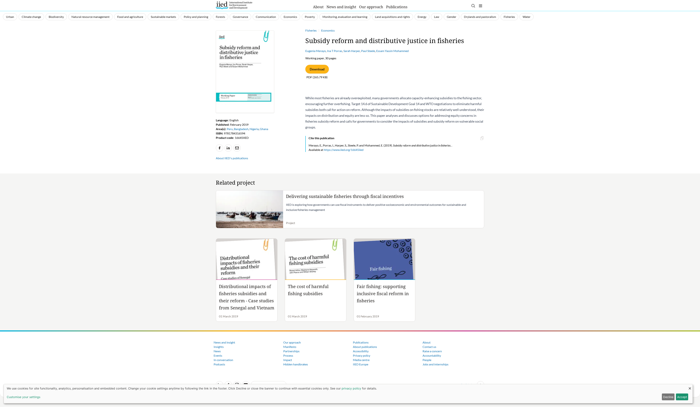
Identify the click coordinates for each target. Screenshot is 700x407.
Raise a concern (432, 351)
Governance (240, 16)
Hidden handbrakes (295, 364)
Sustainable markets (163, 16)
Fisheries (509, 16)
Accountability (432, 355)
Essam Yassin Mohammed (392, 51)
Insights (219, 346)
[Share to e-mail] (237, 148)
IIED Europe (360, 364)
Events (218, 355)
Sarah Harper (351, 51)
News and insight (341, 6)
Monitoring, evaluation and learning (344, 16)
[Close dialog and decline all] (690, 386)
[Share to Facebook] (219, 148)
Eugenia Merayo (315, 51)
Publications (396, 6)
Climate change (31, 16)
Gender (451, 16)
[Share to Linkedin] (228, 148)
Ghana (264, 129)
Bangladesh (241, 129)
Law (436, 16)
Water (526, 16)
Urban (10, 16)
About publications (365, 346)
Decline (668, 397)
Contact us (429, 346)
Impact (287, 360)
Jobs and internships (435, 364)
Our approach (371, 6)
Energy (422, 16)
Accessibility (361, 351)
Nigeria (254, 129)
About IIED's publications (232, 158)
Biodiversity (56, 16)
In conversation (223, 360)
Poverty (310, 16)
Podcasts (219, 364)
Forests (220, 16)
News (217, 351)
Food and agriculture (130, 16)
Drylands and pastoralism (480, 16)
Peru (230, 129)
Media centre (361, 360)
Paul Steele (368, 51)
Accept (682, 397)
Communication (266, 16)
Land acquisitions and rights (392, 16)
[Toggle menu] (480, 5)
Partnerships (291, 351)
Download (317, 69)
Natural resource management (90, 16)
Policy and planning (196, 16)
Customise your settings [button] (23, 397)
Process (288, 355)
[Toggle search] (473, 6)
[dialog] (348, 393)
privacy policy (351, 388)
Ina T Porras (334, 51)
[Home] (234, 5)
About (318, 6)
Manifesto (289, 346)
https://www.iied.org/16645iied (343, 149)
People (427, 360)
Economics (290, 16)
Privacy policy (361, 355)
